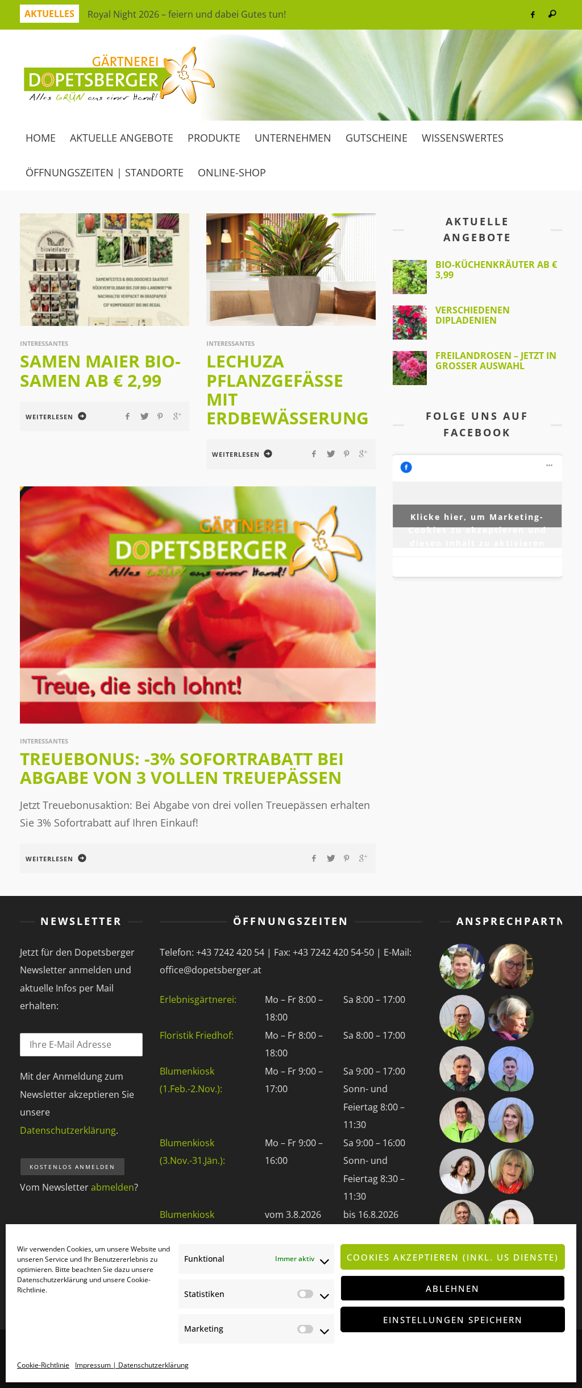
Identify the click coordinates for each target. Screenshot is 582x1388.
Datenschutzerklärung (52, 1279)
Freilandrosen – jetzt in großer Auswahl (495, 360)
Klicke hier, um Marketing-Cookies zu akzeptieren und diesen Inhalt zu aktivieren (477, 519)
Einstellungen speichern (453, 1319)
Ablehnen (453, 1288)
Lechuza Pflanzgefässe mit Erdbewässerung (287, 389)
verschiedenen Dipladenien (472, 315)
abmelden (112, 1187)
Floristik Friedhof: (197, 1035)
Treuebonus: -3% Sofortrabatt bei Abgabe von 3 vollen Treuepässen (182, 768)
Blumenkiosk (187, 1214)
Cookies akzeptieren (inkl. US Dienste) (453, 1257)
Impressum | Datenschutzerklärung (132, 1365)
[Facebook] (532, 15)
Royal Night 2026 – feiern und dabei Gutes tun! (187, 14)
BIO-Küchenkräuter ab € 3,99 (496, 269)
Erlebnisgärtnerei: (198, 999)
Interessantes (44, 343)
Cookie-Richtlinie (43, 1365)
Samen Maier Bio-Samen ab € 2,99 (100, 370)
